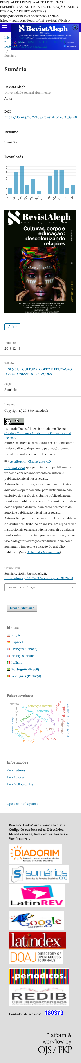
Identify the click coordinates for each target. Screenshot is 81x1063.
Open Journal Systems (23, 804)
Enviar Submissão (22, 608)
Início (8, 37)
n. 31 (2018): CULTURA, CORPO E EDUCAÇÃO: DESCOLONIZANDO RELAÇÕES (34, 44)
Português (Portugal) (26, 676)
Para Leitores (16, 770)
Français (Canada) (24, 649)
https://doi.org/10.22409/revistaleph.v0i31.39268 (40, 117)
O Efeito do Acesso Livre (43, 552)
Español (17, 642)
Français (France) (23, 656)
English (16, 635)
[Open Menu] (4, 27)
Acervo (23, 37)
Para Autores (16, 777)
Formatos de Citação (22, 587)
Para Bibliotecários (20, 784)
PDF (14, 327)
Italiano (16, 662)
